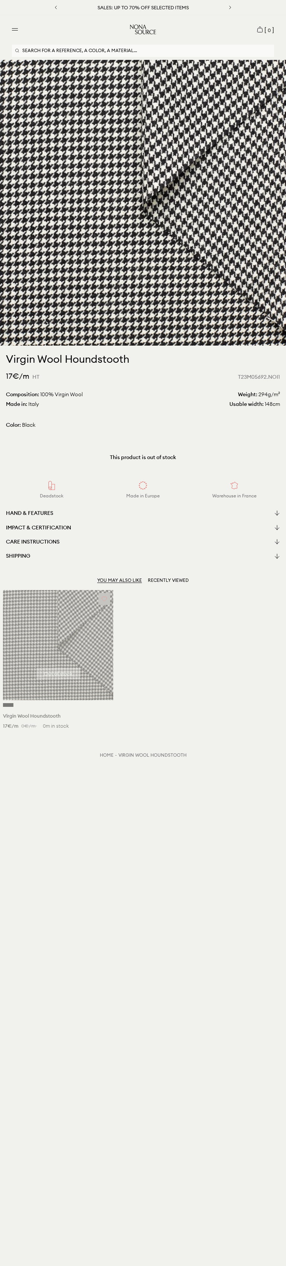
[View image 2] (144, 339)
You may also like (119, 580)
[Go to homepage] (143, 29)
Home (107, 755)
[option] (143, 203)
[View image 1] (141, 339)
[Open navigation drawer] (15, 29)
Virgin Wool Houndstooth (152, 755)
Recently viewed (168, 580)
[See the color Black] (8, 705)
